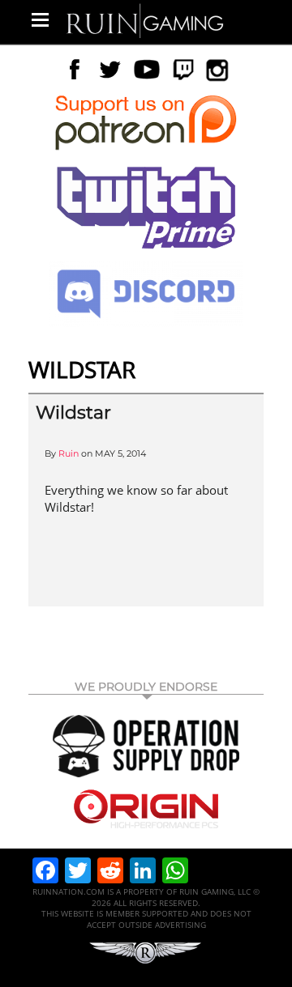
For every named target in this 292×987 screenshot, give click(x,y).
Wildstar (73, 412)
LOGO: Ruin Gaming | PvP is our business (145, 20)
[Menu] (40, 19)
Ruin (68, 453)
